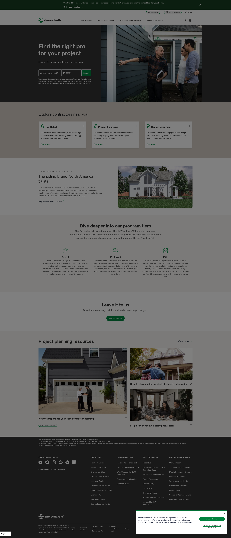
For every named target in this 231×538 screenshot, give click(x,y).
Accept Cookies (212, 519)
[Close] (224, 513)
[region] (181, 522)
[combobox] (5, 533)
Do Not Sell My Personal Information (212, 526)
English (3, 534)
